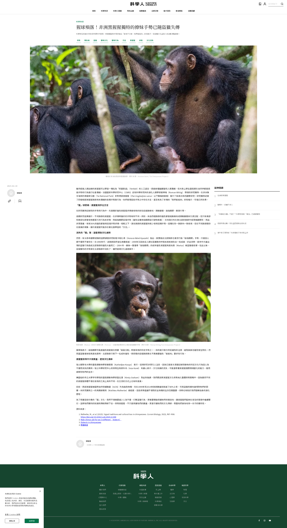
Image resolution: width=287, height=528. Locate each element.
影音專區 (179, 11)
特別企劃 (130, 11)
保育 (78, 40)
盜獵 (95, 40)
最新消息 (102, 493)
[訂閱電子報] (260, 3)
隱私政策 (102, 509)
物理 (185, 489)
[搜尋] (282, 3)
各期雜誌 (142, 11)
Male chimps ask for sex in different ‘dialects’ (101, 419)
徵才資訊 (167, 11)
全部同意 (32, 521)
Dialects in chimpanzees (91, 422)
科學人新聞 (143, 493)
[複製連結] (9, 201)
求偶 (140, 40)
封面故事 (142, 489)
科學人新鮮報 (143, 501)
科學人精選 (117, 11)
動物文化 (104, 40)
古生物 (172, 493)
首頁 (94, 11)
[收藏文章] (20, 201)
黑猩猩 (132, 40)
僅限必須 (12, 521)
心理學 (172, 497)
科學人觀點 (122, 497)
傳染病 (86, 40)
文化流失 (150, 40)
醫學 (172, 489)
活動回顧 (191, 11)
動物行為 (115, 40)
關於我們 (102, 489)
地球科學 (185, 497)
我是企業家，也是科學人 (122, 493)
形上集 (158, 489)
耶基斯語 (84, 425)
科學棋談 (158, 501)
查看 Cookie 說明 (12, 514)
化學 (185, 493)
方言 (124, 40)
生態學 (172, 501)
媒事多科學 (158, 505)
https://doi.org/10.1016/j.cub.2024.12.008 (98, 417)
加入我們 (102, 505)
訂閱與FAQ (103, 497)
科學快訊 (104, 11)
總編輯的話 (122, 489)
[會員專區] (265, 3)
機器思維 (158, 497)
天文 (185, 501)
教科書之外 (158, 493)
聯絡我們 (102, 501)
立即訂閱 (154, 11)
